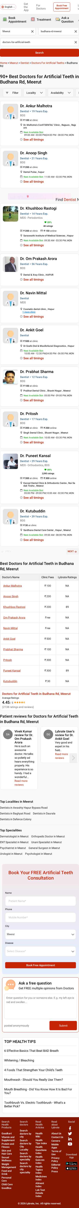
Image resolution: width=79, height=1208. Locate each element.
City (7, 926)
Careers (55, 1140)
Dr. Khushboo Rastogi (38, 208)
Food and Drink (7, 1172)
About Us (56, 1133)
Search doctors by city (25, 1133)
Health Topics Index (39, 1169)
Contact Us (57, 1137)
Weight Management (9, 1166)
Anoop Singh (10, 596)
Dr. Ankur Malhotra (36, 106)
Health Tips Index (41, 1142)
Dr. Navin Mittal (33, 293)
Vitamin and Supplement (8, 1139)
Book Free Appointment (61, 7)
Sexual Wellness (7, 1159)
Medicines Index (41, 1178)
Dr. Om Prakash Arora (38, 258)
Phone (8, 909)
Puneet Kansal (12, 670)
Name (8, 893)
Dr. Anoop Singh (33, 153)
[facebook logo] (70, 1129)
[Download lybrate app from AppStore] (71, 1169)
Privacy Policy (55, 1159)
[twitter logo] (70, 1135)
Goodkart (7, 1133)
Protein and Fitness (8, 1145)
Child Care (7, 1184)
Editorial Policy (55, 1166)
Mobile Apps (55, 1146)
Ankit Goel (9, 638)
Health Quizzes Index (39, 1159)
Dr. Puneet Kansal (35, 455)
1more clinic (28, 312)
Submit (63, 1025)
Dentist (25, 62)
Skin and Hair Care (7, 1152)
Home (3, 62)
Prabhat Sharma (13, 649)
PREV (8, 551)
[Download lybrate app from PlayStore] (71, 1164)
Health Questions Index (41, 1150)
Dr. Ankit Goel (31, 330)
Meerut (14, 62)
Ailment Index (39, 1185)
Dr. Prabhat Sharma (36, 371)
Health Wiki (39, 1135)
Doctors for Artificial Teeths (47, 62)
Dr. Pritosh (29, 413)
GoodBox (7, 1188)
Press (54, 1171)
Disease (9, 943)
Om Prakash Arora (14, 617)
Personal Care (6, 1179)
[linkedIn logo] (70, 1140)
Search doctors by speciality (25, 1156)
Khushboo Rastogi (14, 606)
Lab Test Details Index (40, 1193)
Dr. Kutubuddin (32, 511)
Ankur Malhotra (12, 585)
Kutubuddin (10, 681)
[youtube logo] (70, 1145)
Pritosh (7, 659)
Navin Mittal (10, 628)
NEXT (71, 551)
